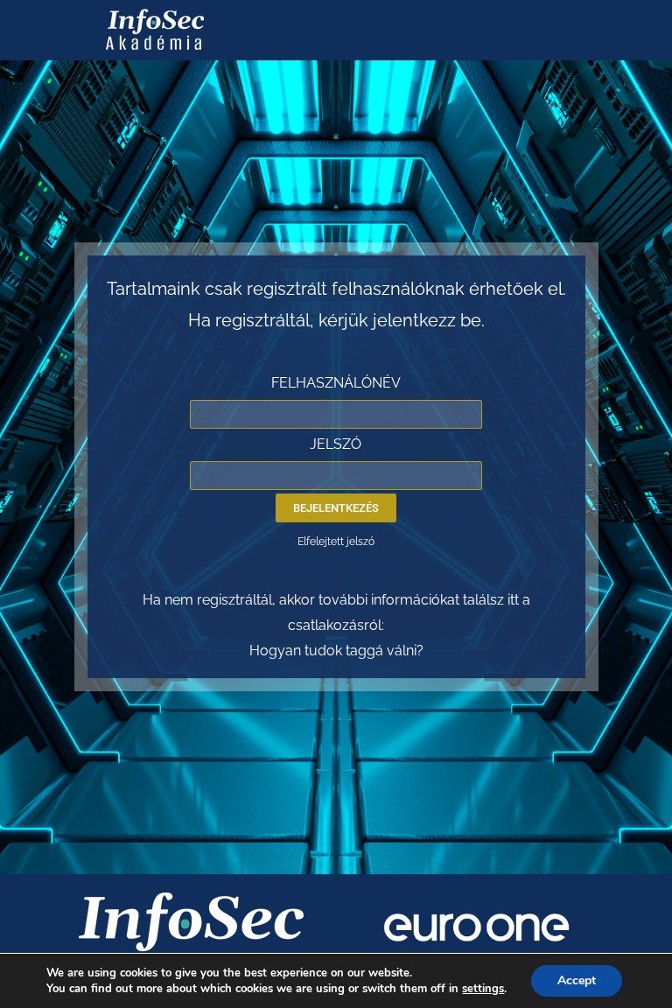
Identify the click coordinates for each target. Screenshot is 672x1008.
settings (483, 989)
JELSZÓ (335, 444)
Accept (576, 980)
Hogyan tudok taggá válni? (336, 650)
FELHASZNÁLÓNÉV (336, 382)
